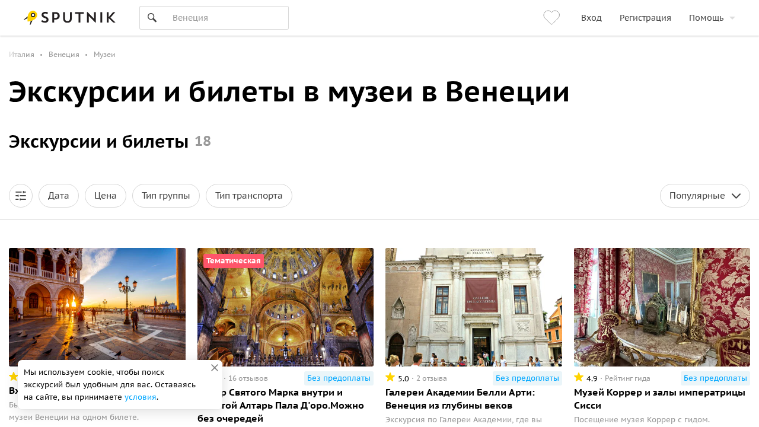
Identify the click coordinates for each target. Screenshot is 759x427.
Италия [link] (21, 54)
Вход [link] (591, 17)
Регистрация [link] (645, 17)
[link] (553, 18)
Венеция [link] (64, 54)
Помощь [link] (706, 17)
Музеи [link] (105, 54)
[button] (21, 196)
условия (141, 397)
